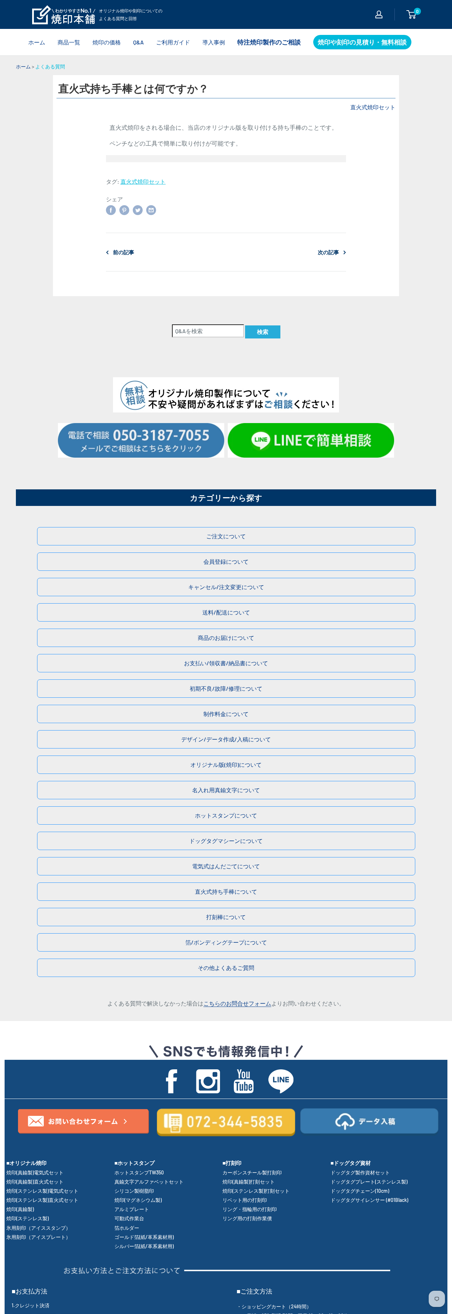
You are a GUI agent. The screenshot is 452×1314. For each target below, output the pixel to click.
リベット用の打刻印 (244, 1200)
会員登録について (226, 561)
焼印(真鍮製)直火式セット (35, 1182)
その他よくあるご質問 (226, 967)
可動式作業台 (129, 1218)
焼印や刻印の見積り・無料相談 (362, 42)
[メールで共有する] (151, 209)
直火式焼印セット (373, 107)
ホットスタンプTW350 (139, 1172)
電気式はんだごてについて (226, 866)
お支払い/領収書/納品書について (226, 663)
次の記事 (328, 252)
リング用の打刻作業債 (247, 1218)
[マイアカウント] (378, 14)
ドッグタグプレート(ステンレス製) (369, 1182)
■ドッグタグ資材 (351, 1163)
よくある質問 (50, 66)
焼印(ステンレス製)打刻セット (256, 1191)
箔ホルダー (126, 1228)
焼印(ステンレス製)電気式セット (42, 1191)
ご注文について (226, 536)
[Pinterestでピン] (124, 209)
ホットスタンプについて (226, 815)
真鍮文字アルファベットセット (149, 1182)
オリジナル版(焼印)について (226, 764)
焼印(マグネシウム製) (138, 1200)
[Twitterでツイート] (138, 209)
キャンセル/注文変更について (226, 586)
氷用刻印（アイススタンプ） (38, 1228)
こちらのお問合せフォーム (237, 1003)
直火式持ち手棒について (226, 891)
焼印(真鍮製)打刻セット (248, 1182)
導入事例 (213, 42)
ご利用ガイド (173, 42)
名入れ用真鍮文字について (226, 790)
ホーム (36, 42)
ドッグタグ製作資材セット (360, 1172)
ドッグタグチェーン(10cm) (360, 1191)
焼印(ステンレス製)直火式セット (42, 1200)
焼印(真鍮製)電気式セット (35, 1172)
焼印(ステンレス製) (27, 1218)
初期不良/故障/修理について (226, 688)
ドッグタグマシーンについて (226, 840)
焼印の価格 (107, 42)
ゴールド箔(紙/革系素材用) (144, 1237)
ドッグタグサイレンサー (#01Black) (369, 1200)
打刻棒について (226, 916)
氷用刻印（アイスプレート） (38, 1237)
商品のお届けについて (226, 637)
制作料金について (226, 713)
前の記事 (123, 252)
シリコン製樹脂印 (134, 1191)
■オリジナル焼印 (26, 1163)
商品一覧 (69, 42)
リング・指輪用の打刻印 (249, 1209)
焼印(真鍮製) (20, 1209)
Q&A (138, 42)
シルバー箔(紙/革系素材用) (144, 1246)
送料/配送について (226, 612)
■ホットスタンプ (134, 1163)
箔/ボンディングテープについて (226, 942)
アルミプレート (131, 1209)
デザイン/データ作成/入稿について (226, 739)
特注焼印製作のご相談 (269, 42)
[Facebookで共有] (111, 209)
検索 (262, 331)
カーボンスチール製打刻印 (252, 1172)
